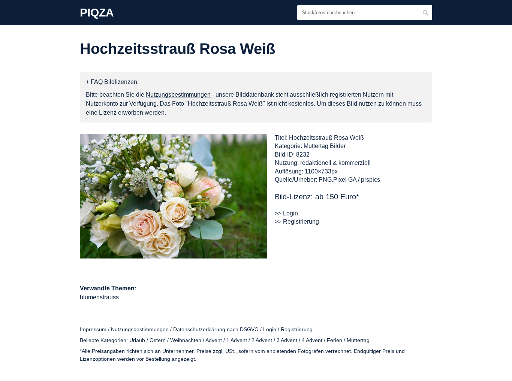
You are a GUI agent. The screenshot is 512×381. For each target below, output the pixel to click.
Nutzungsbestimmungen (140, 329)
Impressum (93, 329)
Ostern (158, 340)
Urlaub (137, 340)
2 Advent (262, 340)
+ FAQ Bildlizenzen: (112, 82)
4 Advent (312, 340)
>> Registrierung (297, 221)
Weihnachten (185, 340)
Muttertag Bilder (325, 146)
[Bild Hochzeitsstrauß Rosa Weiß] (173, 196)
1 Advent (236, 340)
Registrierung (297, 329)
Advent (213, 340)
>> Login (286, 213)
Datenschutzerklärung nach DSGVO (216, 329)
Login (269, 329)
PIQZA (97, 12)
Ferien (334, 340)
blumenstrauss (99, 297)
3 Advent (287, 340)
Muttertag (358, 340)
